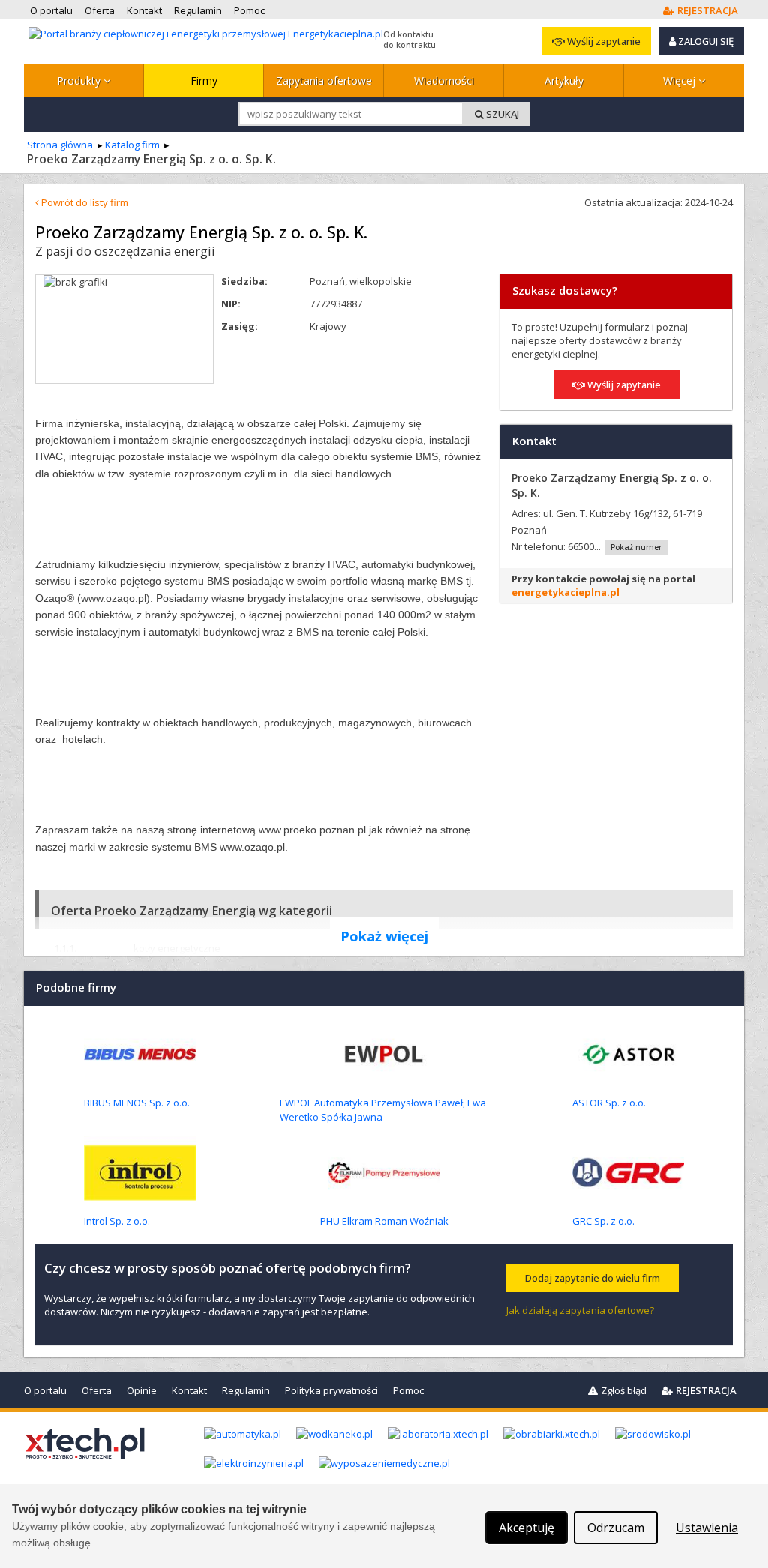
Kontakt (189, 1390)
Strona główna (60, 144)
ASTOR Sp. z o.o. (609, 1102)
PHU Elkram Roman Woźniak (384, 1221)
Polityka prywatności (331, 1390)
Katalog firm (132, 144)
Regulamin (246, 1390)
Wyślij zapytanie (602, 41)
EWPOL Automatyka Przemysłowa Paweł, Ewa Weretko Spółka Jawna (383, 1109)
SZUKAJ (501, 114)
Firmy (204, 80)
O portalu (45, 1390)
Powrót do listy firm (83, 202)
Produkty (80, 80)
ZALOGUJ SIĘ (705, 41)
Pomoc (408, 1390)
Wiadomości (444, 80)
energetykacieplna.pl (566, 592)
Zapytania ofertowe (324, 80)
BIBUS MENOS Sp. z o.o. (137, 1102)
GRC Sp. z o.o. (603, 1221)
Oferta (97, 1390)
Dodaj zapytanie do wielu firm (592, 1278)
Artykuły (564, 80)
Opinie (142, 1390)
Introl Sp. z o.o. (117, 1221)
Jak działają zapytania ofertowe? (580, 1310)
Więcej (680, 80)
